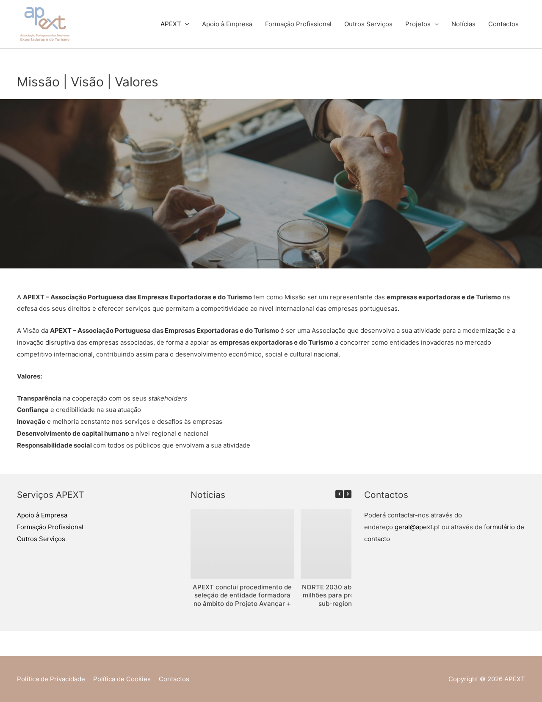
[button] (347, 494)
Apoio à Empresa (227, 24)
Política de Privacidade (51, 679)
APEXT (170, 24)
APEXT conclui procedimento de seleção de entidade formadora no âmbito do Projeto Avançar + (242, 595)
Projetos (418, 24)
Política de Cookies (122, 679)
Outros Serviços (368, 24)
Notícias (463, 24)
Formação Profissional (298, 24)
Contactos (503, 24)
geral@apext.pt (417, 527)
